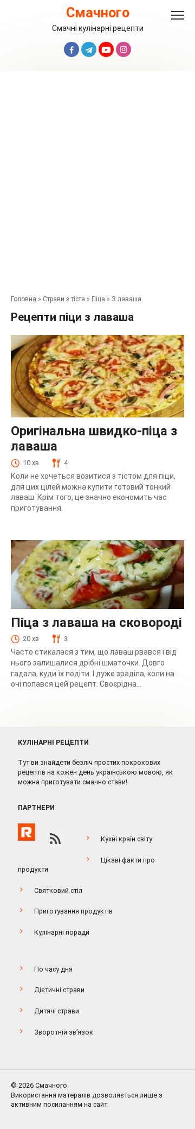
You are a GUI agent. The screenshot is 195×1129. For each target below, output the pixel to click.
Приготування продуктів (73, 911)
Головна (23, 299)
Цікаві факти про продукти (86, 865)
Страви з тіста (64, 299)
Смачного (97, 13)
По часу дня (53, 969)
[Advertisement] (97, 185)
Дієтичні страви (59, 990)
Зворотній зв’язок (63, 1032)
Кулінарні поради (61, 932)
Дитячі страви (56, 1011)
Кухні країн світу (126, 839)
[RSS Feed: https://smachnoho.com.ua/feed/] (55, 838)
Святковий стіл (58, 890)
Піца (98, 299)
